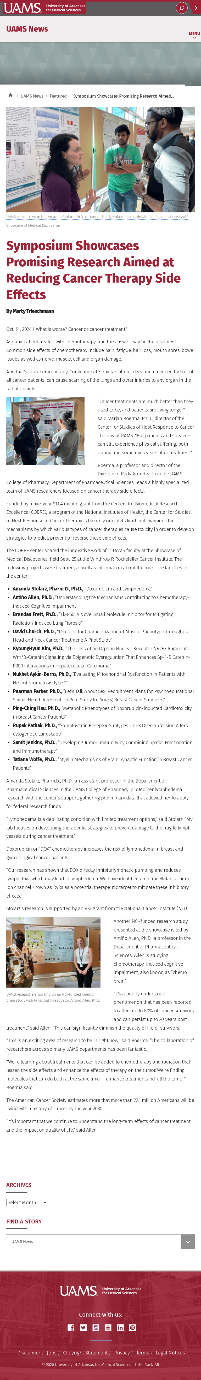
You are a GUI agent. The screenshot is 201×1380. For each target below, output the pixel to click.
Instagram (97, 1327)
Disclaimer (28, 1353)
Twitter (85, 1327)
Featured (58, 96)
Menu (194, 33)
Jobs (52, 1353)
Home (10, 95)
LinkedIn (122, 1327)
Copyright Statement (85, 1353)
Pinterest (134, 1327)
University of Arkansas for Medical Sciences (44, 8)
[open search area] (182, 8)
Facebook (73, 1327)
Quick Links (194, 8)
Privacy (122, 1353)
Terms (142, 1353)
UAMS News (27, 28)
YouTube (109, 1327)
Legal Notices (170, 1353)
